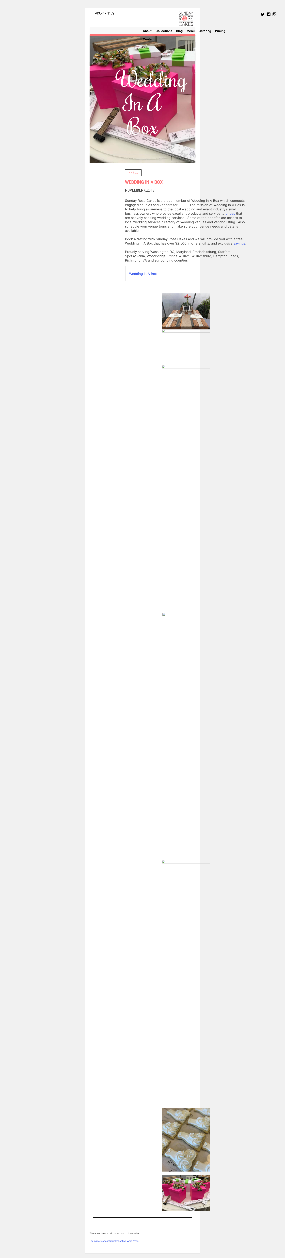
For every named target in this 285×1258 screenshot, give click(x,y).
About (147, 31)
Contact (149, 39)
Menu (191, 31)
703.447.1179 (105, 13)
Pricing (220, 31)
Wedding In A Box (143, 274)
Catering (205, 31)
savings (239, 243)
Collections (164, 31)
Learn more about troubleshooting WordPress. (114, 1241)
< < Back (133, 173)
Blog (179, 31)
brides (230, 213)
